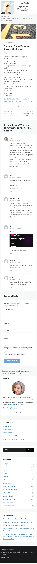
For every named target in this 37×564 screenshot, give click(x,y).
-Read (5, 470)
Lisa (12, 42)
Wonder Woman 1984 (10, 436)
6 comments (23, 106)
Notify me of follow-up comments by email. (18, 348)
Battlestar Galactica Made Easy (18, 519)
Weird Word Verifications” (21, 215)
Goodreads (11, 404)
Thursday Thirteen (11, 106)
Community (7, 483)
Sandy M (12, 260)
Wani (11, 277)
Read (10, 408)
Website (6, 338)
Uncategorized (8, 502)
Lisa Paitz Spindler (23, 4)
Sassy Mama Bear (15, 198)
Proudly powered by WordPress (10, 552)
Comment (8, 309)
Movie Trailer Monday (10, 489)
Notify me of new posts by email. (14, 354)
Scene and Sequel (20, 525)
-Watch (5, 477)
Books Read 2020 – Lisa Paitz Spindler (15, 529)
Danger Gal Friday (9, 486)
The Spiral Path (8, 496)
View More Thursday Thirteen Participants (18, 101)
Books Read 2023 (8, 429)
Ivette (11, 138)
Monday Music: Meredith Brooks (27, 115)
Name (6, 323)
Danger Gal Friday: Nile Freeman (14, 439)
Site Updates (7, 493)
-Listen (5, 467)
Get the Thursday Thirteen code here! (16, 99)
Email (6, 331)
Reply (11, 169)
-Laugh (5, 464)
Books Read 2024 (8, 426)
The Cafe (12, 217)
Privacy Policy (5, 558)
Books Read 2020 (8, 433)
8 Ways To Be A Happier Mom (9, 115)
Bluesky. (20, 404)
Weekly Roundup (8, 506)
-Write (5, 480)
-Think (5, 473)
